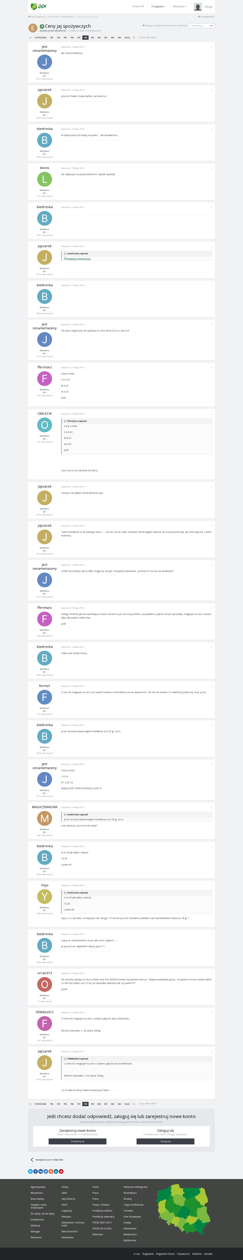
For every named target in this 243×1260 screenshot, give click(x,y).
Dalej (127, 37)
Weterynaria (129, 1228)
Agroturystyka (38, 1186)
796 (71, 37)
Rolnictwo (97, 1234)
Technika (128, 1210)
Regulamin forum (165, 1253)
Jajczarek (45, 89)
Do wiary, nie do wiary (42, 1213)
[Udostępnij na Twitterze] (30, 1171)
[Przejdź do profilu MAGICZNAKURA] (44, 818)
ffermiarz (45, 367)
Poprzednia (40, 37)
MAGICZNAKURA (45, 807)
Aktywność (178, 6)
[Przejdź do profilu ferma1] (44, 697)
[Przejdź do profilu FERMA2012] (44, 1023)
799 (92, 37)
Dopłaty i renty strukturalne (38, 1206)
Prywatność (183, 1253)
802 (112, 37)
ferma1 (44, 686)
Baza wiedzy (37, 1198)
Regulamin (148, 1253)
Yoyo (44, 885)
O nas (137, 1253)
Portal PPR (138, 6)
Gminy (64, 1186)
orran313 (45, 973)
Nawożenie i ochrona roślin (72, 1224)
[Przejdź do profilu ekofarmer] (32, 28)
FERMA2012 (45, 1012)
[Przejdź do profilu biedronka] (44, 140)
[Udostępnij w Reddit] (51, 1171)
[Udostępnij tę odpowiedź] (211, 47)
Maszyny (66, 1216)
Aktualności (37, 1192)
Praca (95, 1192)
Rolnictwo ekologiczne (135, 1186)
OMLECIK (45, 413)
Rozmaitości (130, 1192)
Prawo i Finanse (100, 1204)
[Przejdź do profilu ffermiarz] (44, 378)
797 (78, 37)
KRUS (64, 1204)
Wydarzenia (129, 1240)
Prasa (95, 1198)
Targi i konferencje (133, 1204)
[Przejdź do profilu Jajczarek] (44, 101)
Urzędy (127, 1222)
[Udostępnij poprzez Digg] (40, 1171)
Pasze (95, 1186)
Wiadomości (130, 1234)
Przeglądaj (157, 6)
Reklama (197, 1253)
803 (119, 37)
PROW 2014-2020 (101, 1228)
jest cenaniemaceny (45, 48)
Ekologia (35, 1231)
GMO (64, 1192)
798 (85, 37)
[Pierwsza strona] (30, 37)
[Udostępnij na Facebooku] (35, 1171)
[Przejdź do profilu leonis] (44, 179)
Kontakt (208, 1253)
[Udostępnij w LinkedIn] (56, 1171)
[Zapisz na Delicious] (45, 1171)
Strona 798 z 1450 (147, 37)
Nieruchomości (69, 1231)
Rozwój (127, 1198)
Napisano (72, 46)
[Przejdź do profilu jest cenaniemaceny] (44, 62)
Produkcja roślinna (102, 1210)
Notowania (67, 1237)
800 (99, 37)
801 (105, 37)
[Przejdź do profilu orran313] (44, 984)
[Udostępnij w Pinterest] (61, 1171)
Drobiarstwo (94, 30)
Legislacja (66, 1210)
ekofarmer (60, 30)
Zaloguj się (165, 1141)
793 (51, 37)
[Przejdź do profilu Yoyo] (44, 896)
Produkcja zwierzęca (103, 1216)
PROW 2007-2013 (101, 1222)
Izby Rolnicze (68, 1198)
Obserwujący (197, 25)
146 (211, 26)
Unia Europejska (132, 1216)
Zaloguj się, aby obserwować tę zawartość (166, 25)
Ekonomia (36, 1237)
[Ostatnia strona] (134, 37)
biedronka (45, 128)
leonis (44, 168)
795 (65, 37)
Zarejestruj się (77, 1141)
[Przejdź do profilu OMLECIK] (44, 425)
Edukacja (35, 1225)
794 (58, 37)
